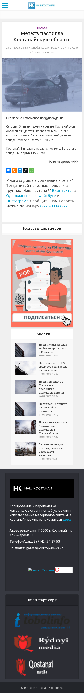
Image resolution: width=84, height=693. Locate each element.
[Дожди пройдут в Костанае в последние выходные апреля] (27, 387)
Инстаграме (17, 200)
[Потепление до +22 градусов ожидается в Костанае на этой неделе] (27, 368)
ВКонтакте (62, 190)
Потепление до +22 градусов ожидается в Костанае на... (53, 366)
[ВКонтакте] (8, 170)
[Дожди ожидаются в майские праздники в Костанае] (27, 350)
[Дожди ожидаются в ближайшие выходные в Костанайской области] (27, 427)
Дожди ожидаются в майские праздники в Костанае (53, 348)
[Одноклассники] (14, 170)
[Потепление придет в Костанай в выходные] (27, 409)
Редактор (57, 48)
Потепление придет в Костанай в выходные (53, 407)
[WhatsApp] (31, 170)
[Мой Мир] (20, 170)
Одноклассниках (21, 195)
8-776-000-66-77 (53, 206)
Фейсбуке (47, 195)
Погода (42, 28)
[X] (25, 170)
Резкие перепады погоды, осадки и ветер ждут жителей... (51, 449)
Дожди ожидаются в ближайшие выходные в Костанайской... (53, 427)
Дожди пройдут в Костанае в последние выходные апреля (51, 387)
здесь (67, 519)
